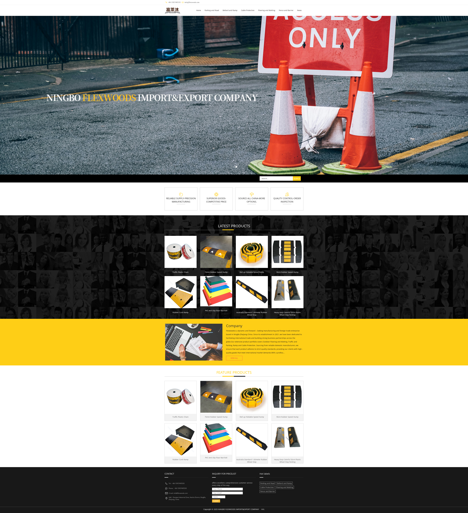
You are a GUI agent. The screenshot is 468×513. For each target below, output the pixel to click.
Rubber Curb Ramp (180, 312)
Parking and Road (212, 10)
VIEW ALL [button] (234, 358)
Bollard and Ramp (230, 10)
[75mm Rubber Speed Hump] (216, 252)
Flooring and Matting (266, 10)
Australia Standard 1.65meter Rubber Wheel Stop (251, 313)
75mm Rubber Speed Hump (216, 272)
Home (198, 10)
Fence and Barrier (286, 10)
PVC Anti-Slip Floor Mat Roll (216, 310)
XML (263, 509)
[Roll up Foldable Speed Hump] (252, 252)
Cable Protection (247, 10)
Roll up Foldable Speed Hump (252, 272)
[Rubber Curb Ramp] (181, 292)
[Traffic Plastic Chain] (181, 252)
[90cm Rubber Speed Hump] (288, 252)
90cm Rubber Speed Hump (287, 272)
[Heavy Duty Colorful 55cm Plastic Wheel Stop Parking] (288, 292)
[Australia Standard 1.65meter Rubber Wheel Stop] (252, 292)
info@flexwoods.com (192, 2)
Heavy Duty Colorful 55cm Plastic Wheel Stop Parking (287, 313)
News (299, 10)
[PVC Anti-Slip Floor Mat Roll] (216, 291)
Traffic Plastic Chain (180, 272)
